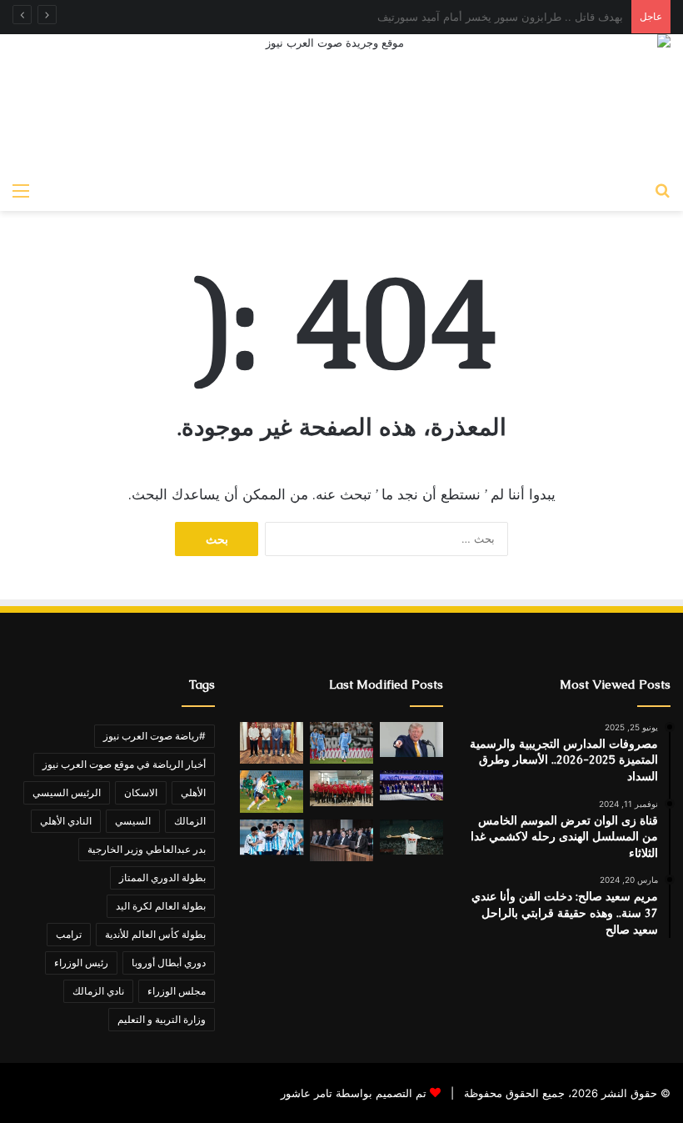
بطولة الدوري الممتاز (162, 877)
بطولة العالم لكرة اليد (161, 906)
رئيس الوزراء (81, 962)
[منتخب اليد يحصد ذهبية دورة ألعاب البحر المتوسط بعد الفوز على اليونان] (341, 788)
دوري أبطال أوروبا (169, 962)
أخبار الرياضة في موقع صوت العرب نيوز (124, 764)
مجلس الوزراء (176, 991)
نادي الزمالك (98, 991)
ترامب (69, 934)
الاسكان (140, 792)
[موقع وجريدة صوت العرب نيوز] (341, 103)
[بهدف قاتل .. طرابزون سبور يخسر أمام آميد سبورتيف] (341, 743)
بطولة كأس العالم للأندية (155, 934)
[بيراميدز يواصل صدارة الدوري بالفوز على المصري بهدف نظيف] (271, 791)
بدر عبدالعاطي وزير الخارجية (146, 849)
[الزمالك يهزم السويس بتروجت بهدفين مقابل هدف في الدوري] (411, 837)
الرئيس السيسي (66, 792)
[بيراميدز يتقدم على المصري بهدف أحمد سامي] (271, 837)
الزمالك (190, 821)
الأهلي (193, 792)
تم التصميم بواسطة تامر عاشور (353, 1093)
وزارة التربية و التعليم (161, 1019)
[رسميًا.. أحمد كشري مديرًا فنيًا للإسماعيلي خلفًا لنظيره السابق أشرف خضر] (271, 743)
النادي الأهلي (66, 821)
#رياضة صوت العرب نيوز (154, 735)
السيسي (133, 821)
